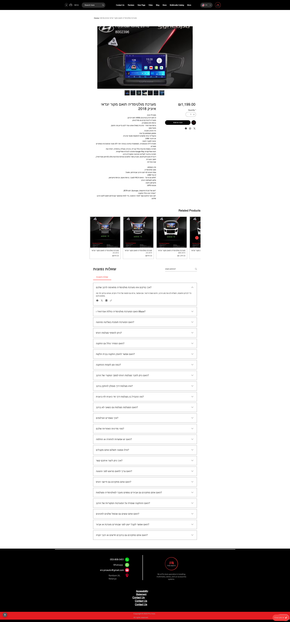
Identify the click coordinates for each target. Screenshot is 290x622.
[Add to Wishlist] (193, 122)
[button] (66, 5)
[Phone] (127, 560)
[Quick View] (105, 232)
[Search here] (103, 5)
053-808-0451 (117, 559)
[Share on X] (194, 128)
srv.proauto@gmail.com (112, 570)
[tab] (102, 277)
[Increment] (194, 114)
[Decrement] (187, 114)
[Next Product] (197, 237)
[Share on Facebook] (186, 128)
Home (96, 18)
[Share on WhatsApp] (190, 128)
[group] (145, 238)
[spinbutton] (190, 114)
